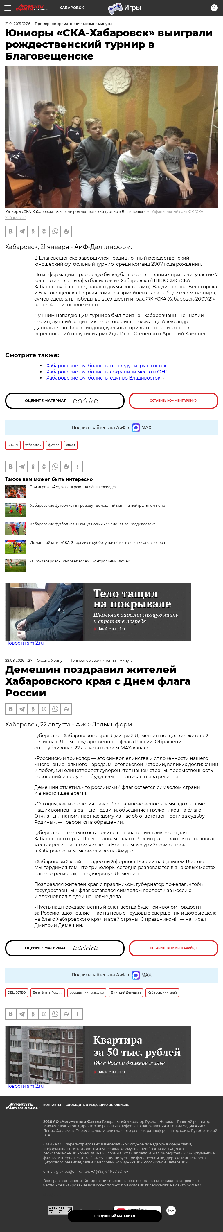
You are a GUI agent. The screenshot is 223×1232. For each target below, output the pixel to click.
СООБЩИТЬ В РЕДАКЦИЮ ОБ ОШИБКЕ (97, 1105)
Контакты (52, 1105)
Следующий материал (114, 1216)
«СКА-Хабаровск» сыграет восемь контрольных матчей (80, 561)
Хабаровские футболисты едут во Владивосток (103, 378)
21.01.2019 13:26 (17, 23)
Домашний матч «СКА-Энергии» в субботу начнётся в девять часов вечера (97, 542)
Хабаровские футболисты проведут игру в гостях (106, 365)
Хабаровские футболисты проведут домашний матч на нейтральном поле (97, 505)
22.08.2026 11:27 (18, 660)
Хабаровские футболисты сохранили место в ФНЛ (107, 372)
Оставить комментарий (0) (174, 400)
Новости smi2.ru (24, 643)
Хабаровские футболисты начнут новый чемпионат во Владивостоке (93, 524)
